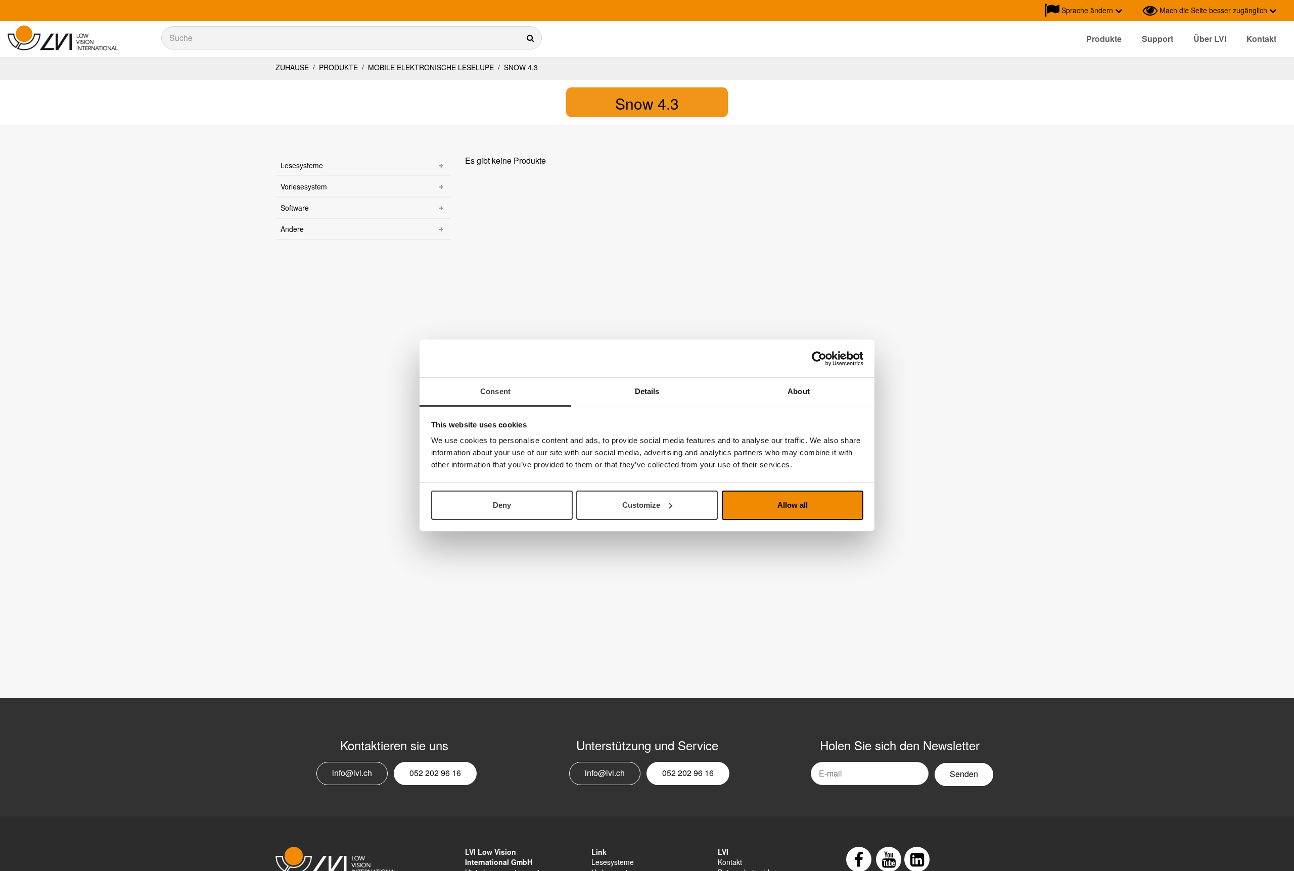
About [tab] (799, 391)
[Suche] (351, 38)
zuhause (292, 67)
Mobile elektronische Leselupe (431, 67)
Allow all (792, 505)
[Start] (63, 38)
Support (1157, 38)
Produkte (1104, 38)
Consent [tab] (495, 391)
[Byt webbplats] (1132, 11)
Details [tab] (647, 391)
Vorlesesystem (304, 186)
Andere (292, 229)
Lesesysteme (302, 165)
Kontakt (1261, 38)
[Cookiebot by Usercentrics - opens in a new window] (819, 358)
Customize (641, 505)
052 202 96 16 (435, 773)
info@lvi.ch (352, 773)
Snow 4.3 (520, 67)
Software (295, 208)
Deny (502, 505)
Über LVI (1209, 38)
